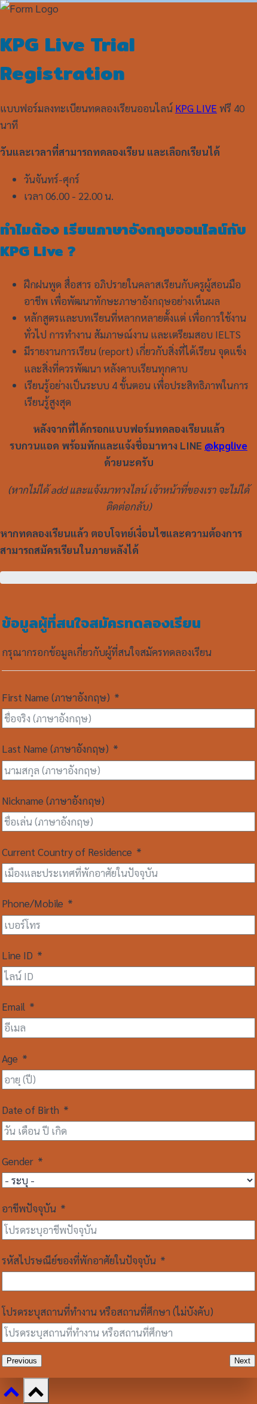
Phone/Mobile (32, 903)
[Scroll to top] (11, 1395)
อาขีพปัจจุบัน (29, 1208)
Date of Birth (30, 1109)
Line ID (17, 955)
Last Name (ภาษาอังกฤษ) (55, 748)
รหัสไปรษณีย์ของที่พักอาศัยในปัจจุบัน (79, 1260)
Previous (22, 1360)
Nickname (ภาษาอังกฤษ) (53, 800)
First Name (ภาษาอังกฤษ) (56, 697)
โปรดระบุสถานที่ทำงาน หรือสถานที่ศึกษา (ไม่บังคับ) (107, 1311)
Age (10, 1058)
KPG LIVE (196, 108)
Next (242, 1360)
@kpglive (225, 445)
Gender (17, 1161)
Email (13, 1006)
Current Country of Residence (67, 851)
